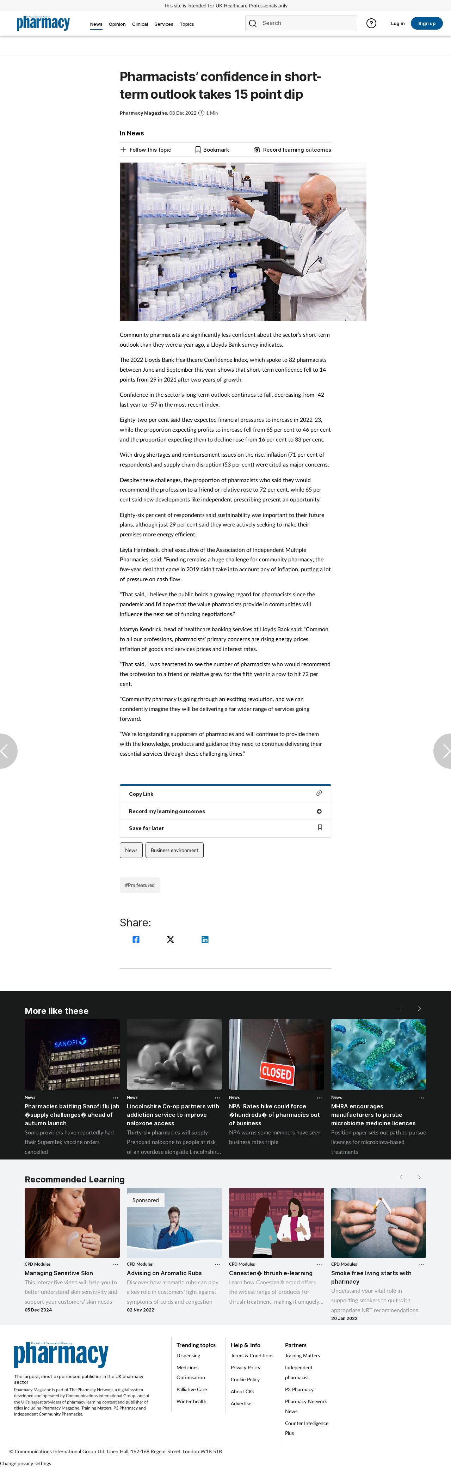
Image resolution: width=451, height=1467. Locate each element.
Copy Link (141, 794)
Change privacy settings (25, 1463)
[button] (419, 1009)
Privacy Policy (245, 1367)
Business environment (174, 850)
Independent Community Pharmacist (48, 1414)
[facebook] (137, 940)
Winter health (191, 1401)
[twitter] (172, 940)
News (131, 850)
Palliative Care (192, 1389)
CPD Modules (37, 1264)
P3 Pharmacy (125, 1408)
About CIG (242, 1391)
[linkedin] (205, 940)
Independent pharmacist (299, 1372)
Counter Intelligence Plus (306, 1428)
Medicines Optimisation (191, 1372)
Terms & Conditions (252, 1355)
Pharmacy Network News (306, 1406)
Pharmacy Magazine (60, 1408)
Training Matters (96, 1408)
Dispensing (188, 1355)
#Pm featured (140, 885)
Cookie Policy (245, 1379)
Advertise (241, 1403)
